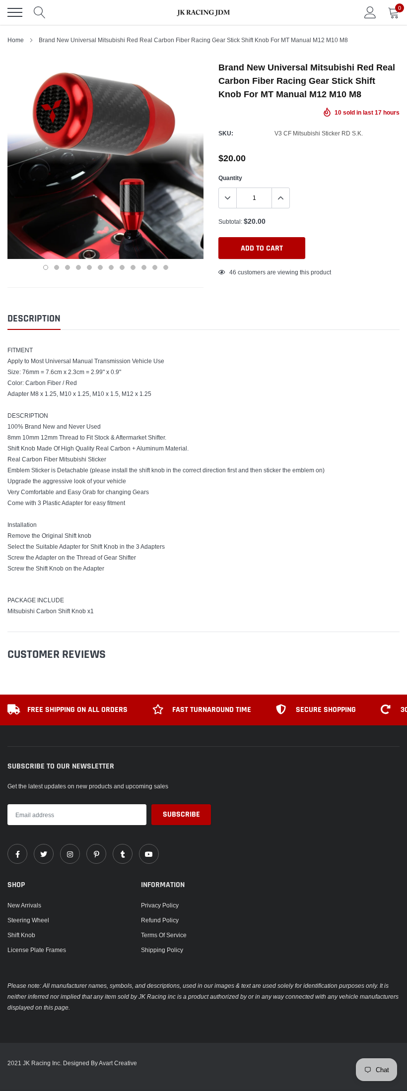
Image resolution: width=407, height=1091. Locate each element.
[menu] (14, 12)
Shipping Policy (162, 950)
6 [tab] (100, 267)
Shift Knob (21, 935)
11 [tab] (154, 267)
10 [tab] (143, 267)
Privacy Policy (160, 905)
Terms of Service (164, 935)
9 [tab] (133, 267)
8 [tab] (122, 267)
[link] (17, 854)
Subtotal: (230, 221)
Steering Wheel (28, 920)
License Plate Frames (36, 950)
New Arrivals (24, 905)
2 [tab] (56, 267)
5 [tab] (89, 267)
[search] (40, 12)
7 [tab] (111, 267)
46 (232, 272)
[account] (370, 12)
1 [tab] (45, 267)
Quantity (230, 178)
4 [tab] (78, 267)
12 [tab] (165, 267)
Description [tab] (34, 319)
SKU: (225, 133)
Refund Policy (160, 920)
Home (15, 40)
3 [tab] (67, 267)
